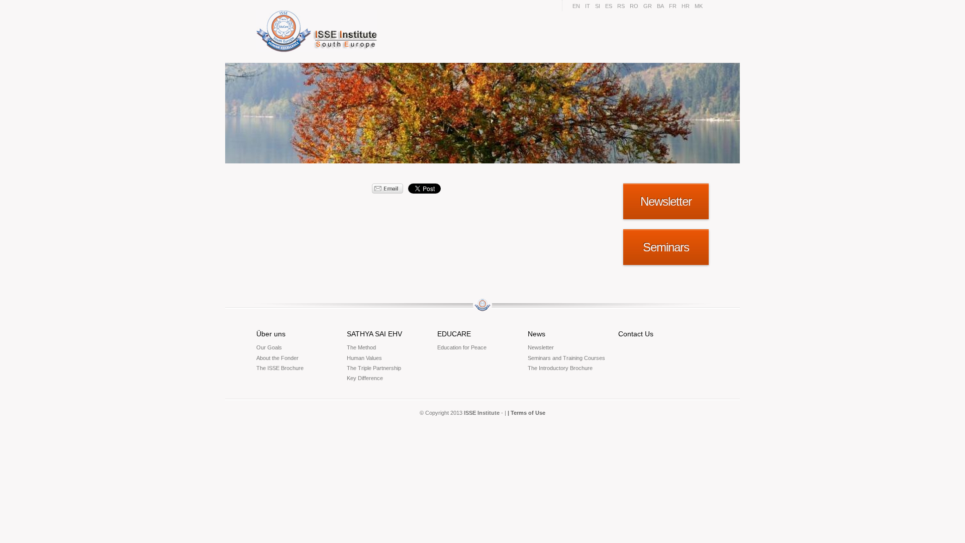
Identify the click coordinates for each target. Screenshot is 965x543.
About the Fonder (277, 358)
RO (634, 6)
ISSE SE (318, 31)
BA (660, 6)
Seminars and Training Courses (566, 358)
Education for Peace (462, 347)
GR (647, 6)
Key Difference (365, 378)
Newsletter (541, 347)
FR (673, 6)
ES (608, 6)
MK (699, 6)
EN (576, 6)
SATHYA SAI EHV (374, 334)
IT (587, 6)
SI (597, 6)
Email (387, 189)
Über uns (270, 334)
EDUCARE (454, 334)
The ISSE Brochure (280, 368)
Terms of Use (528, 413)
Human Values (364, 358)
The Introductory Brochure (560, 368)
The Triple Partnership (374, 368)
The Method (361, 347)
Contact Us (635, 334)
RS (621, 6)
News (536, 334)
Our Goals (269, 347)
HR (686, 6)
